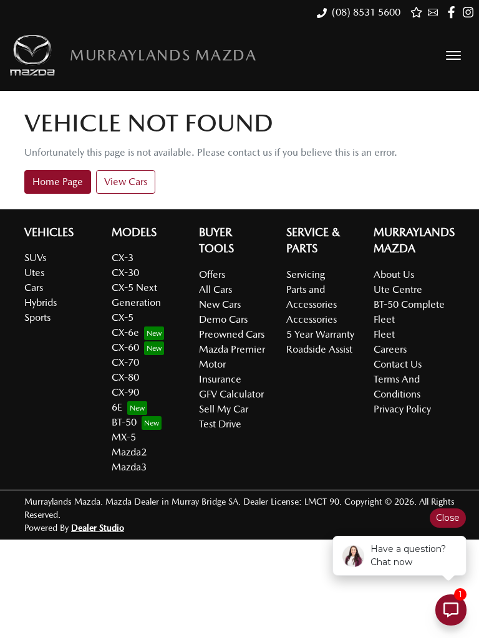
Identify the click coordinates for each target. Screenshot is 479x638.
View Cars (125, 182)
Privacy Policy (402, 409)
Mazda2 (129, 452)
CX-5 (122, 317)
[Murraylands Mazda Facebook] (453, 12)
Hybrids (40, 302)
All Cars (215, 289)
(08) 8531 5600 (366, 12)
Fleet (384, 334)
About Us (394, 274)
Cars (33, 287)
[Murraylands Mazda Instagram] (470, 12)
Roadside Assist (319, 349)
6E (117, 407)
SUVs (35, 258)
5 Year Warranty (320, 334)
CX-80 (125, 377)
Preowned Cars (231, 334)
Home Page (57, 182)
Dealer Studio (97, 528)
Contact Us (398, 364)
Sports (37, 317)
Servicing (305, 274)
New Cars (220, 304)
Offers (212, 274)
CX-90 (125, 392)
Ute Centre (398, 289)
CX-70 (125, 362)
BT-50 (124, 422)
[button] (453, 55)
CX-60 (125, 347)
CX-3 (122, 258)
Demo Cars (223, 319)
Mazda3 (129, 467)
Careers (390, 349)
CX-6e (125, 332)
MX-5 (124, 437)
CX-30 (125, 273)
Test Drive (220, 424)
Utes (34, 273)
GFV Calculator (231, 394)
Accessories (311, 319)
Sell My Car (223, 409)
